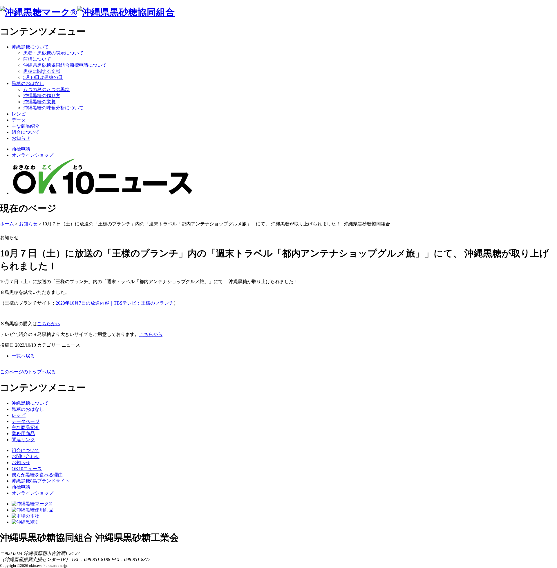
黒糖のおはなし (28, 83)
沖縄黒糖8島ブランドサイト (41, 480)
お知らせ (21, 138)
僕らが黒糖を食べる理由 (37, 474)
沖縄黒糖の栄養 (39, 101)
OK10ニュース (27, 468)
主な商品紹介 (25, 126)
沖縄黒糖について (30, 46)
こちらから (48, 323)
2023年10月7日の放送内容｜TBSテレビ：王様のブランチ (114, 303)
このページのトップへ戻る (28, 371)
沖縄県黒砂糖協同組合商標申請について (65, 65)
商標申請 (21, 148)
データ (19, 119)
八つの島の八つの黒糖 (46, 89)
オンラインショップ (32, 155)
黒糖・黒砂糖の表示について (53, 52)
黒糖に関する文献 (41, 71)
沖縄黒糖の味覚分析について (53, 107)
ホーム (7, 223)
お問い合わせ (25, 456)
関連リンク (23, 439)
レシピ (19, 113)
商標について (37, 59)
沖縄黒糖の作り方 (41, 95)
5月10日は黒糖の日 (43, 77)
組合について (25, 132)
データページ (25, 421)
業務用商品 (23, 433)
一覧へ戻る (23, 355)
